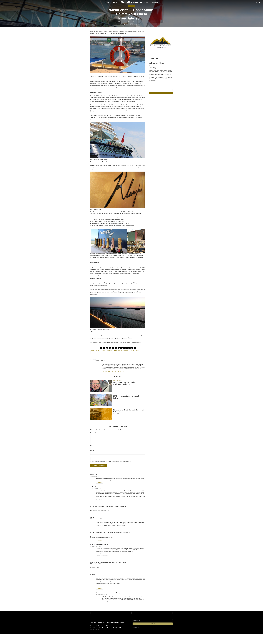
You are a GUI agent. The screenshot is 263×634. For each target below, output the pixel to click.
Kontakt (162, 613)
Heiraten (97, 350)
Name (91, 445)
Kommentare (146, 21)
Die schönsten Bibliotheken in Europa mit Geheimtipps (128, 411)
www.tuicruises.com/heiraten (96, 88)
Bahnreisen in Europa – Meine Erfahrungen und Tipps (124, 383)
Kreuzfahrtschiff (118, 350)
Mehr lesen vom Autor (156, 83)
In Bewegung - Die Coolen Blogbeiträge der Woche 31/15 (108, 562)
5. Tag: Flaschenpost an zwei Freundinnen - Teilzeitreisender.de (110, 532)
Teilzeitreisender (131, 2)
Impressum (101, 613)
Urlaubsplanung (116, 394)
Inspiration (155, 2)
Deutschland (124, 394)
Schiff (137, 350)
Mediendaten (141, 613)
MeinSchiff (125, 350)
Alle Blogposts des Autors (109, 371)
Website (92, 456)
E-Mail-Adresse (93, 450)
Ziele (108, 2)
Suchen (161, 93)
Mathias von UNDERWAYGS (99, 544)
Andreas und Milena (126, 21)
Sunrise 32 (93, 474)
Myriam (92, 574)
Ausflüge (115, 2)
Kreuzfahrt (109, 350)
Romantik (132, 350)
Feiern (92, 350)
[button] (101, 348)
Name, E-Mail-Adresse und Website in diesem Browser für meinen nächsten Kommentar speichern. (111, 461)
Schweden (119, 380)
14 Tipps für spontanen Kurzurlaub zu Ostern (127, 397)
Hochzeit (103, 350)
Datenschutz (121, 613)
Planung (147, 2)
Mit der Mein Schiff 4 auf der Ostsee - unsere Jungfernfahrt (108, 506)
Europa (131, 6)
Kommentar (93, 432)
